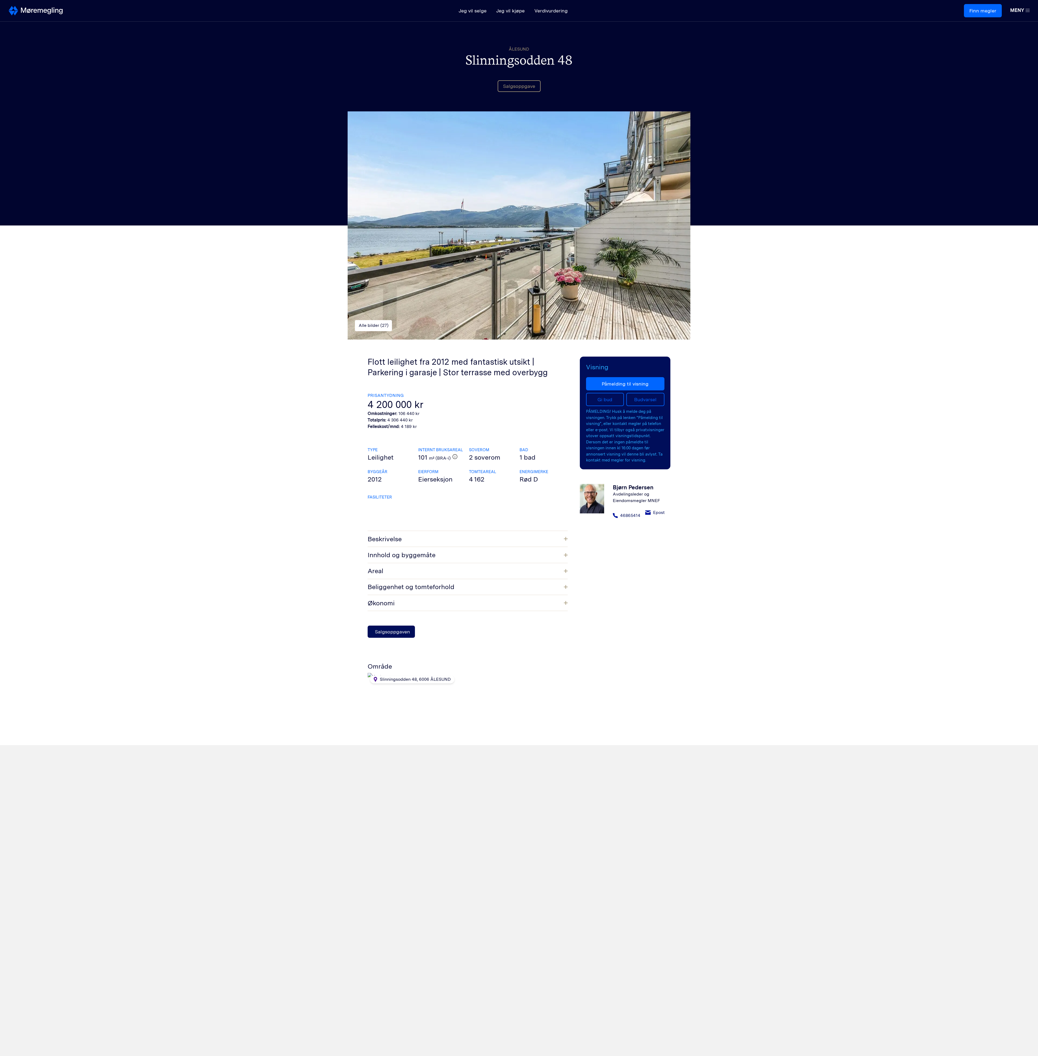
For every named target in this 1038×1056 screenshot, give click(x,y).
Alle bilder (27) (373, 325)
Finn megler (982, 11)
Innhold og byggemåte (401, 555)
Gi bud (604, 399)
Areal (375, 571)
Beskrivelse (385, 539)
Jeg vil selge (473, 11)
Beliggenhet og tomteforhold (411, 587)
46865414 (630, 515)
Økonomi (381, 603)
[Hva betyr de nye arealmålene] (455, 457)
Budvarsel (645, 399)
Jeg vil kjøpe (510, 11)
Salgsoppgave (519, 86)
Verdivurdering (551, 11)
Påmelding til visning (625, 384)
